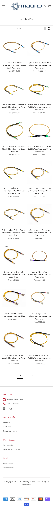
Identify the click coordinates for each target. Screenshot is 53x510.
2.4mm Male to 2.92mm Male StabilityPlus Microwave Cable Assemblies (39, 149)
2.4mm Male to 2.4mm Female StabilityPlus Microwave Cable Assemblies (39, 107)
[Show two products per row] (49, 28)
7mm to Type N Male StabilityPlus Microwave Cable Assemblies (39, 316)
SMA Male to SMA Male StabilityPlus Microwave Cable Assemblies (13, 358)
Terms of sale (8, 463)
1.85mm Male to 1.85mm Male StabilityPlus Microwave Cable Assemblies (39, 65)
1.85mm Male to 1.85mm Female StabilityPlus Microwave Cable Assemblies (14, 65)
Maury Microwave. (31, 481)
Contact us (7, 426)
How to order (8, 445)
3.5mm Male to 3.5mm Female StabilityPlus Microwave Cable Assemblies (13, 232)
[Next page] (33, 376)
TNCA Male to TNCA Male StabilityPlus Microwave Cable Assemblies (39, 358)
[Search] (45, 6)
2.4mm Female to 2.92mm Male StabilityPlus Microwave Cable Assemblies (14, 107)
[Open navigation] (3, 6)
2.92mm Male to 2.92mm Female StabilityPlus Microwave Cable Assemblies (14, 191)
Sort (19, 28)
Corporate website (10, 431)
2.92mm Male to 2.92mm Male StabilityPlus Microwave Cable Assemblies (39, 191)
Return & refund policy (11, 449)
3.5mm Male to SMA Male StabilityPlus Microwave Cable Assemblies (13, 274)
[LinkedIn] (4, 408)
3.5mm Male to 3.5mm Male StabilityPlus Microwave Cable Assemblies (39, 232)
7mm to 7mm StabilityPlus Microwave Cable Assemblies (13, 315)
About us (6, 422)
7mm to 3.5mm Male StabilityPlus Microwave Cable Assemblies (39, 274)
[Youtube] (11, 408)
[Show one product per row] (45, 28)
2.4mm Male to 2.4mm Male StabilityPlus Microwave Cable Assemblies (13, 149)
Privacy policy (8, 467)
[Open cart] (49, 6)
